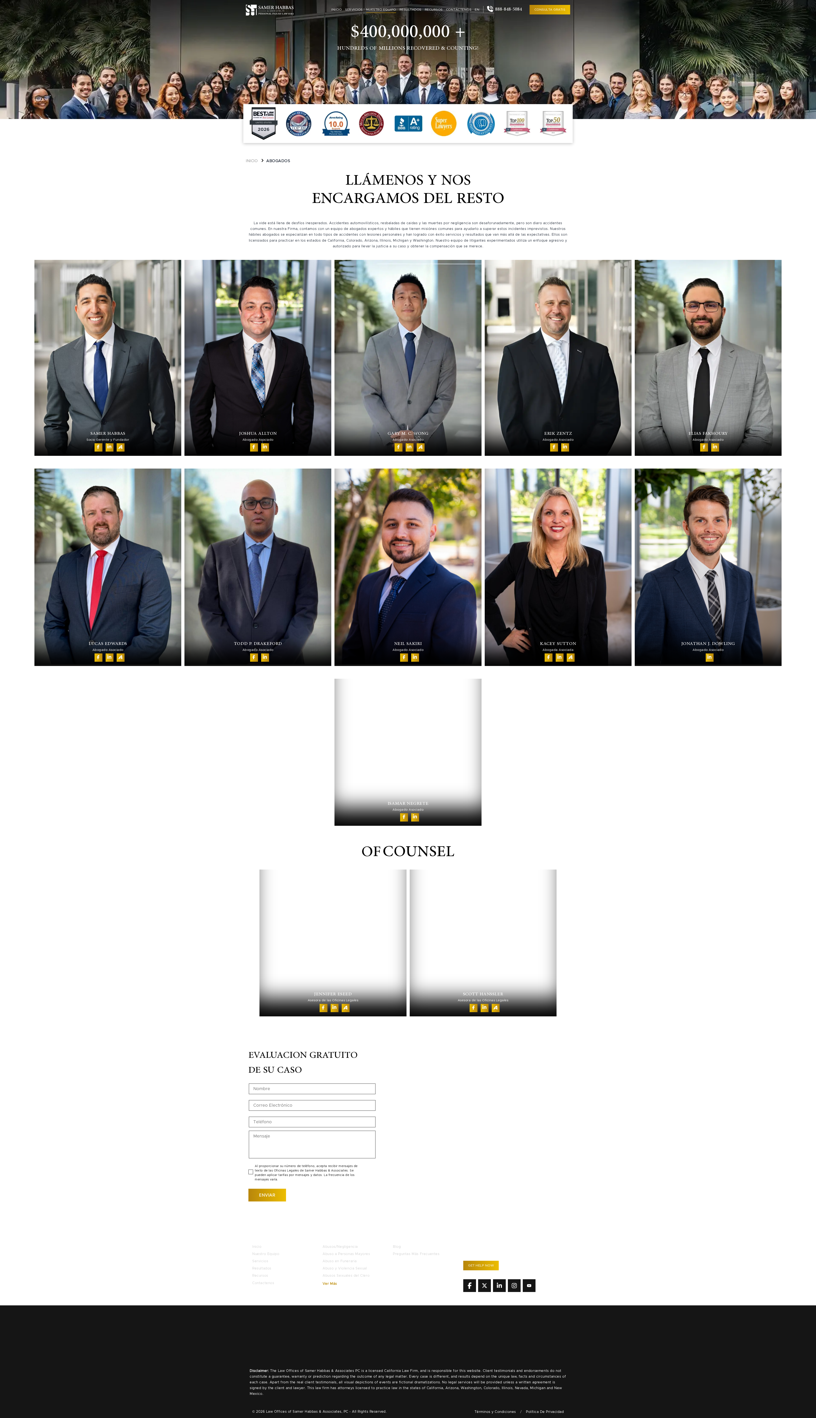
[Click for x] (484, 1291)
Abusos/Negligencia (340, 1246)
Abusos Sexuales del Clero (346, 1275)
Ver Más (330, 1283)
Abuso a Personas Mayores (346, 1254)
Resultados (410, 9)
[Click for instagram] (514, 1291)
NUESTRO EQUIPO (381, 9)
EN (477, 9)
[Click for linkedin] (499, 1291)
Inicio (336, 9)
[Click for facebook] (469, 1291)
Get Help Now (481, 1265)
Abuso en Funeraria (340, 1261)
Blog (397, 1246)
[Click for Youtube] (529, 1291)
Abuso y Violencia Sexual (345, 1268)
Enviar (267, 1195)
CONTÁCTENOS (459, 9)
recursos (434, 9)
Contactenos (263, 1283)
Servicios (354, 9)
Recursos (260, 1275)
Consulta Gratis (549, 9)
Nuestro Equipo (265, 1254)
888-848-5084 (508, 9)
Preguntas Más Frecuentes (416, 1254)
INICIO (252, 161)
